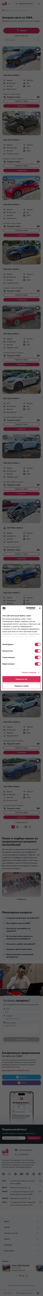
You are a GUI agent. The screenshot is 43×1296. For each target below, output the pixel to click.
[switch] (38, 651)
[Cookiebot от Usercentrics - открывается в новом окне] (26, 608)
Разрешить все (21, 679)
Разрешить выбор (22, 686)
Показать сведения (29, 672)
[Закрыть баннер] (40, 608)
